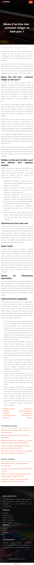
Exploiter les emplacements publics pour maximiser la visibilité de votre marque (25, 413)
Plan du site (17, 564)
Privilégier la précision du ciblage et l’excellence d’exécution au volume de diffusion (9, 413)
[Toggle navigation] (31, 2)
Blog (4, 47)
